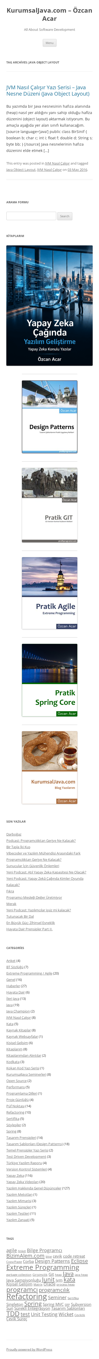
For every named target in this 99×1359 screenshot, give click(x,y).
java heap (81, 1275)
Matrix (38, 1284)
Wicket (66, 1314)
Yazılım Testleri (17, 1213)
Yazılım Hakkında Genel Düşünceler (33, 1188)
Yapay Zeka (15, 1175)
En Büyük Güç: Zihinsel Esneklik (30, 922)
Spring (11, 1131)
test (25, 1314)
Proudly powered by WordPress (29, 1349)
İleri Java (12, 998)
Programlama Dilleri (21, 1093)
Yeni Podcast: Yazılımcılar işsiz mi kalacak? (38, 910)
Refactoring (15, 1112)
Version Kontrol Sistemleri (26, 1169)
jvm (59, 1280)
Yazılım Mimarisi (18, 1200)
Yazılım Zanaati (18, 1219)
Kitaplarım (14, 1049)
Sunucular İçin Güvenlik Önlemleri (32, 865)
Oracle (49, 1284)
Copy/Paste (14, 1262)
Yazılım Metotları (19, 1194)
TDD (13, 1313)
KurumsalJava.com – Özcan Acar (49, 14)
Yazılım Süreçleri (18, 1207)
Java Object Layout (21, 169)
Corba (28, 1261)
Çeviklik (79, 1315)
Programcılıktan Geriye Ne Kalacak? (34, 859)
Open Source (16, 1080)
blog (49, 1256)
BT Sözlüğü (14, 967)
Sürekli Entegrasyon (32, 1308)
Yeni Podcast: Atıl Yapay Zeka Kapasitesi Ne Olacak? (46, 872)
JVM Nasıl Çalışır (57, 163)
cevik (57, 1256)
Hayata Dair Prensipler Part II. (29, 929)
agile (11, 1250)
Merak (11, 903)
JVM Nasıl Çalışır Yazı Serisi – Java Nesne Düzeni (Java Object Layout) (47, 90)
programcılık (54, 1289)
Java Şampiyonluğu (23, 1280)
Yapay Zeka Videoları (22, 1181)
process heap (65, 1284)
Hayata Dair (15, 992)
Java (9, 1004)
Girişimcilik (40, 1275)
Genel (10, 979)
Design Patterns (52, 1261)
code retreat (74, 1256)
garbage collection (18, 1275)
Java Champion (18, 1011)
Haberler (13, 986)
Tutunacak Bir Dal (20, 916)
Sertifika (12, 1118)
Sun (9, 1308)
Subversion (81, 1304)
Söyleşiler (13, 1125)
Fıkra (10, 891)
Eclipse (79, 1260)
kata (69, 1279)
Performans (15, 1087)
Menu (50, 43)
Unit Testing (44, 1314)
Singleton (14, 1304)
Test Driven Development (26, 1156)
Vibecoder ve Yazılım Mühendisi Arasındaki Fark (43, 853)
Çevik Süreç (16, 1318)
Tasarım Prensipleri (21, 1137)
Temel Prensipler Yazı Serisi (27, 1150)
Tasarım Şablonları (68, 1308)
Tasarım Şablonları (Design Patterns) (34, 1143)
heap (58, 1275)
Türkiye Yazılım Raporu (24, 1162)
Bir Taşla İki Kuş (18, 846)
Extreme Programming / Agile (29, 973)
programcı (22, 1289)
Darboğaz (13, 834)
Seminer (57, 1297)
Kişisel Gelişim (17, 1042)
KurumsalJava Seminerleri (26, 1074)
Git (51, 1274)
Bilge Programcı (44, 1250)
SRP (67, 1305)
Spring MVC (53, 1304)
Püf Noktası (15, 1106)
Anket (11, 960)
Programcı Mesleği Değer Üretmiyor (34, 897)
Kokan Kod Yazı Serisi (22, 1068)
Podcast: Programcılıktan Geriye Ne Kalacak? (41, 840)
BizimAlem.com (25, 1255)
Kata (9, 1023)
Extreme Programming (42, 1267)
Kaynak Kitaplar (18, 1030)
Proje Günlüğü (17, 1099)
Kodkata (13, 1061)
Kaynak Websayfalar (22, 1036)
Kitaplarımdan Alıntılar (23, 1055)
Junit (48, 1279)
